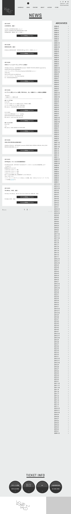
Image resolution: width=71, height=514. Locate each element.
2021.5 (56, 151)
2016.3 (56, 277)
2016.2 (56, 279)
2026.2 (56, 39)
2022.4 (56, 134)
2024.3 (56, 86)
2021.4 (56, 153)
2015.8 (56, 292)
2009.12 (57, 433)
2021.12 (57, 142)
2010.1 (56, 431)
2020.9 (56, 165)
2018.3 (56, 227)
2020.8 (56, 167)
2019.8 (56, 192)
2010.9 (56, 414)
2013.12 (57, 333)
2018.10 (57, 213)
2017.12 (57, 234)
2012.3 (56, 377)
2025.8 (56, 51)
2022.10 (57, 122)
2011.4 (56, 400)
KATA (67, 3)
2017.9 (56, 240)
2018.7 (56, 219)
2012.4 (56, 375)
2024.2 (56, 88)
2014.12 (57, 308)
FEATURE (35, 7)
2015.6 (56, 296)
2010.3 (56, 427)
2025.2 (56, 63)
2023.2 (56, 113)
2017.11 (57, 236)
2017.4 (56, 250)
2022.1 (56, 140)
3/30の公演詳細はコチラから (27, 150)
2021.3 (56, 155)
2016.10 (57, 263)
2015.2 (56, 304)
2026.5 (56, 32)
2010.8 (56, 416)
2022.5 (56, 132)
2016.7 (56, 269)
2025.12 (57, 43)
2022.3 (56, 136)
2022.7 (56, 128)
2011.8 (56, 391)
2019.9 (56, 190)
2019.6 (56, 196)
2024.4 (56, 84)
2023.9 (56, 99)
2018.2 (56, 229)
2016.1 (56, 281)
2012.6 (56, 371)
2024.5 (56, 82)
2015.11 (57, 286)
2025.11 (57, 45)
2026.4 (56, 34)
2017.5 (56, 248)
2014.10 (57, 313)
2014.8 (56, 317)
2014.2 (56, 329)
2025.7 (56, 53)
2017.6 (56, 246)
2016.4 (56, 275)
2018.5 (56, 223)
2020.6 (56, 171)
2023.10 (57, 97)
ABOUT (42, 7)
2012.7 (56, 369)
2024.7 (56, 78)
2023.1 (56, 115)
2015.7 (56, 294)
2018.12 (57, 209)
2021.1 (56, 157)
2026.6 (56, 30)
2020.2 (56, 180)
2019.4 (56, 200)
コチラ (12, 179)
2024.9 (56, 74)
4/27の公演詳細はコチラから (27, 197)
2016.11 (57, 261)
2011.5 (56, 398)
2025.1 (56, 65)
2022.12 (57, 117)
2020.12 (57, 159)
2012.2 (56, 379)
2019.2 (56, 205)
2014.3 (56, 327)
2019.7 (56, 194)
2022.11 (57, 119)
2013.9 (56, 340)
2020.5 (56, 173)
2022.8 (56, 126)
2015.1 (56, 306)
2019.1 (56, 207)
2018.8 (56, 217)
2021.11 (57, 144)
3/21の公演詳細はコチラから (27, 120)
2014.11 (57, 310)
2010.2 (56, 429)
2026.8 (56, 26)
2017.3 (56, 252)
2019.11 (57, 186)
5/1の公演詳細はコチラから (27, 35)
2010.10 (57, 412)
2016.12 (57, 259)
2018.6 (56, 221)
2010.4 (56, 425)
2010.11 (57, 410)
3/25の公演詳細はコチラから (27, 81)
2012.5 (56, 373)
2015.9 (56, 290)
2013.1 (56, 356)
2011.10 (57, 387)
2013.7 (56, 344)
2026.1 (56, 41)
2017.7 (56, 244)
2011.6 (56, 396)
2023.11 (57, 95)
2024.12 (57, 68)
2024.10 (57, 72)
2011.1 (56, 406)
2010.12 (57, 408)
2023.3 (56, 111)
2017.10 (57, 238)
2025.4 (56, 59)
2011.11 (57, 385)
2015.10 (57, 288)
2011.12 (57, 383)
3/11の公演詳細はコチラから (27, 110)
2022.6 (56, 130)
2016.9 (56, 265)
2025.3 (56, 61)
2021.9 (56, 149)
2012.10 (57, 362)
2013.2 (56, 354)
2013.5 (56, 348)
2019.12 (57, 184)
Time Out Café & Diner (64, 5)
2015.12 (57, 283)
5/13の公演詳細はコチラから (27, 202)
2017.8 (56, 242)
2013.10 (57, 337)
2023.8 (56, 101)
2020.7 (56, 169)
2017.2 (56, 254)
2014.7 (56, 319)
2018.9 (56, 215)
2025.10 (57, 47)
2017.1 (56, 256)
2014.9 (56, 315)
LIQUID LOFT (62, 3)
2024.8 (56, 76)
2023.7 (56, 103)
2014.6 (56, 321)
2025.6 (56, 55)
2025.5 (56, 57)
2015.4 (56, 300)
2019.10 (57, 188)
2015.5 (56, 298)
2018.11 (57, 211)
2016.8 (56, 267)
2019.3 (56, 203)
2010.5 (56, 423)
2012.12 (57, 358)
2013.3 (56, 352)
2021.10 (57, 146)
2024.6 (56, 80)
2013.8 (56, 342)
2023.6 (56, 105)
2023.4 (56, 109)
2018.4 (56, 225)
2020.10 (57, 163)
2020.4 (56, 176)
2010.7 (56, 418)
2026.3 (56, 36)
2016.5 (56, 273)
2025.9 (56, 49)
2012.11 (57, 360)
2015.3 (56, 302)
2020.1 (56, 182)
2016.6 (56, 271)
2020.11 (57, 161)
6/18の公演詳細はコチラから (27, 53)
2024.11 (57, 70)
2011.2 (56, 404)
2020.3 (56, 178)
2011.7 (56, 393)
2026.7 (56, 28)
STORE (56, 7)
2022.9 (56, 124)
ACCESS (49, 7)
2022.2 (56, 138)
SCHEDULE (20, 7)
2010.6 (56, 420)
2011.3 (56, 402)
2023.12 (57, 92)
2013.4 (56, 350)
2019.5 (56, 198)
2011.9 (56, 389)
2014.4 (56, 325)
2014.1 (56, 331)
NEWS (28, 7)
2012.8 (56, 367)
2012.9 (56, 364)
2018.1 (56, 232)
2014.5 (56, 323)
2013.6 (56, 346)
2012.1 (56, 381)
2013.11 (57, 335)
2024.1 (56, 90)
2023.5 (56, 107)
